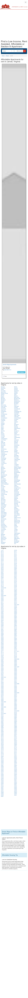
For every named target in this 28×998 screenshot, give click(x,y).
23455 (15, 687)
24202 (2, 756)
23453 (15, 686)
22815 (2, 630)
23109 (15, 650)
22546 (2, 615)
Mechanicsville (4, 475)
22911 (15, 637)
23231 (2, 666)
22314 (2, 603)
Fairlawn (2, 434)
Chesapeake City (17, 411)
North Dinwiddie (17, 484)
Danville (15, 425)
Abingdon (3, 386)
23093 (2, 650)
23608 (2, 703)
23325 (15, 677)
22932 (2, 638)
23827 (2, 718)
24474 (2, 779)
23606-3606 (3, 701)
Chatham (16, 410)
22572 (2, 619)
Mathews (3, 472)
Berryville (3, 398)
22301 (15, 595)
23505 (2, 692)
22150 (2, 582)
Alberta (15, 386)
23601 (15, 698)
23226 (15, 663)
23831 (15, 718)
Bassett (2, 396)
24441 (15, 775)
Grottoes (16, 446)
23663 (15, 704)
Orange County (17, 488)
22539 (15, 613)
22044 (15, 573)
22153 (15, 584)
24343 (2, 769)
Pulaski (2, 495)
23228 (15, 664)
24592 (2, 793)
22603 (15, 620)
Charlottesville (17, 408)
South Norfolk (4, 513)
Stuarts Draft (3, 525)
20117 (15, 552)
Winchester (3, 539)
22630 (2, 622)
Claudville (3, 415)
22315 (15, 603)
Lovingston (16, 464)
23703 (2, 712)
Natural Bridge (17, 480)
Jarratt (15, 454)
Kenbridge (16, 455)
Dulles (15, 429)
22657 (15, 624)
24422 (2, 774)
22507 (2, 612)
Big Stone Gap (17, 398)
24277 (15, 764)
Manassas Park (17, 468)
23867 (15, 723)
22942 (15, 638)
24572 (2, 791)
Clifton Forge (17, 415)
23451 (15, 685)
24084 (2, 745)
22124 (15, 580)
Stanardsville (3, 519)
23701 (15, 709)
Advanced (20, 51)
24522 (2, 786)
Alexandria (3, 388)
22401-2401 (16, 604)
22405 (2, 606)
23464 (2, 690)
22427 (15, 608)
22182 (2, 586)
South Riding (16, 513)
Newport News (4, 482)
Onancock (16, 486)
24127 (15, 748)
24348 (15, 769)
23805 (15, 716)
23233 (2, 668)
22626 (15, 621)
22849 (2, 634)
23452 (2, 686)
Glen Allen (3, 443)
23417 (2, 681)
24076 (15, 743)
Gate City (16, 441)
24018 (2, 740)
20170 (15, 560)
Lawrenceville (17, 459)
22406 (15, 606)
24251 (15, 761)
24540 (15, 787)
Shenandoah (16, 510)
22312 (15, 602)
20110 (2, 551)
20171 (2, 562)
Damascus (16, 424)
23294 (2, 672)
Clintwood (3, 416)
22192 (2, 589)
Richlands (16, 500)
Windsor (16, 539)
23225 (2, 663)
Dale (15, 423)
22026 (15, 568)
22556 (2, 617)
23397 (2, 679)
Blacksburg (3, 399)
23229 (2, 665)
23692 (15, 708)
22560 (15, 617)
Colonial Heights (17, 418)
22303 (15, 597)
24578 (15, 791)
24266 (15, 762)
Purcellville (16, 495)
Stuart (15, 524)
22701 (2, 626)
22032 (2, 571)
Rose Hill (16, 504)
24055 (2, 742)
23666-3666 (3, 707)
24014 (2, 738)
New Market (16, 481)
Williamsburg (16, 538)
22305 (15, 598)
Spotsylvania (3, 515)
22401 (2, 604)
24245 (2, 761)
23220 (2, 659)
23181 (2, 656)
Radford (16, 497)
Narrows (16, 478)
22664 (15, 625)
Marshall (16, 469)
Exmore (2, 433)
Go (24, 51)
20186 (15, 563)
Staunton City (17, 520)
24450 (15, 777)
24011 (15, 735)
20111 (15, 551)
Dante (2, 425)
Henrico (2, 450)
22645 (15, 622)
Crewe (15, 420)
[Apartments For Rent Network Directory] (13, 5)
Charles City (3, 408)
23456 (2, 688)
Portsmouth (16, 493)
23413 (15, 679)
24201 (15, 755)
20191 (15, 564)
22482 (2, 611)
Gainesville (16, 440)
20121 (15, 554)
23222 (15, 660)
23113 (15, 652)
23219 (15, 657)
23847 (2, 722)
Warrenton (16, 534)
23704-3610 (3, 713)
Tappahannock (4, 526)
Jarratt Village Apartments (9, 364)
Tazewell (16, 526)
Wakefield (3, 534)
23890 (2, 727)
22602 (2, 620)
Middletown (3, 476)
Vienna (15, 532)
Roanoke (16, 503)
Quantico (3, 497)
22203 (2, 591)
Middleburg (16, 475)
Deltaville (16, 427)
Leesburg (16, 460)
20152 (2, 558)
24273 (2, 764)
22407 (2, 607)
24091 (15, 745)
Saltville (2, 508)
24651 (2, 796)
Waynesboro (3, 537)
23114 (2, 653)
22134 (15, 581)
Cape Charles (4, 406)
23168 (2, 655)
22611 (2, 621)
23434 (2, 683)
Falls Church (16, 434)
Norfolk (15, 482)
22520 (2, 613)
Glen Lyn (16, 443)
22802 (15, 629)
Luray (2, 465)
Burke (15, 405)
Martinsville (16, 471)
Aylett (15, 394)
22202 (15, 590)
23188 (2, 657)
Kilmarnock (16, 456)
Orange (2, 488)
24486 (2, 780)
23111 (2, 651)
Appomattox (3, 392)
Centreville (3, 407)
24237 (15, 760)
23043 (2, 646)
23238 (15, 670)
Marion (2, 469)
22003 (15, 567)
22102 (15, 578)
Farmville (3, 436)
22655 (2, 624)
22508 (15, 612)
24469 (2, 778)
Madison (2, 467)
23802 (15, 714)
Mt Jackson (3, 478)
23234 (15, 668)
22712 (15, 626)
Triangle (16, 529)
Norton (2, 485)
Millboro (2, 477)
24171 (15, 753)
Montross (16, 477)
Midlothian (16, 476)
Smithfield (16, 511)
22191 (15, 587)
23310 (2, 673)
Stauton (2, 521)
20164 (2, 559)
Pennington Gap (4, 491)
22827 (2, 631)
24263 (2, 762)
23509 (15, 694)
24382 (15, 771)
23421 (15, 681)
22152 (2, 584)
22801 (2, 629)
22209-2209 (3, 595)
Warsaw (2, 535)
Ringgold (3, 503)
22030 (2, 569)
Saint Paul (3, 507)
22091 (15, 577)
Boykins (2, 402)
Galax (2, 441)
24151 (15, 752)
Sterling (2, 522)
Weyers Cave (4, 538)
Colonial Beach (4, 418)
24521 (15, 784)
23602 (2, 699)
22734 (15, 628)
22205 (2, 593)
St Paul (15, 516)
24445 (2, 777)
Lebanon (3, 460)
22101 (2, 578)
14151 (2, 550)
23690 (2, 708)
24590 (15, 792)
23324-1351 (3, 677)
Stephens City (17, 521)
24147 (2, 752)
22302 (2, 597)
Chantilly (16, 407)
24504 (2, 783)
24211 (2, 757)
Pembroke (3, 490)
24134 (2, 749)
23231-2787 (16, 666)
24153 (2, 753)
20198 (15, 565)
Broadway (16, 403)
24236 (2, 760)
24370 (2, 771)
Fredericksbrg (17, 437)
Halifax (2, 447)
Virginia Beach (17, 533)
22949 (2, 639)
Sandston (16, 508)
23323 (2, 676)
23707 (2, 714)
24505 (15, 783)
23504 (15, 691)
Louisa (2, 464)
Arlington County (4, 393)
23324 (15, 676)
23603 (15, 699)
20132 (2, 555)
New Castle (3, 481)
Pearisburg (16, 489)
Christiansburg (4, 414)
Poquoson (3, 493)
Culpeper (16, 421)
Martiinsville (3, 471)
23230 (15, 665)
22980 (15, 642)
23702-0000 (16, 710)
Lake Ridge (3, 459)
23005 (15, 643)
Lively (15, 462)
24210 (15, 756)
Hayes (15, 449)
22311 (2, 602)
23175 (15, 655)
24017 (15, 739)
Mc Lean (3, 473)
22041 (2, 572)
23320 (15, 673)
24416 (15, 773)
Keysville (3, 456)
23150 (15, 653)
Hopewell (3, 453)
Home (3, 55)
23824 (15, 717)
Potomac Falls (4, 494)
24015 (15, 738)
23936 (2, 731)
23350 (15, 678)
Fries (15, 438)
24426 (15, 774)
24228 (15, 758)
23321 (2, 674)
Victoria (2, 532)
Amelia (2, 389)
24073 (2, 743)
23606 (15, 700)
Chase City (3, 410)
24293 (2, 766)
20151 (15, 556)
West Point (16, 537)
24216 (15, 757)
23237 (2, 670)
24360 (15, 770)
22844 (15, 633)
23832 (2, 720)
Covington (16, 419)
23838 (15, 721)
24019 (15, 740)
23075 (15, 648)
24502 (2, 782)
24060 (15, 742)
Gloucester (3, 445)
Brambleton (16, 402)
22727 (2, 628)
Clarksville (16, 414)
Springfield (3, 516)
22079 (15, 576)
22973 (2, 642)
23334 (2, 678)
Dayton (2, 427)
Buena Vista (3, 405)
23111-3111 (16, 651)
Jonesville (3, 455)
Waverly (15, 535)
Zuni (15, 543)
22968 (2, 641)
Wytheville (16, 542)
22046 (2, 574)
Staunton (3, 520)
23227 (2, 664)
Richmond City (17, 502)
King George (3, 458)
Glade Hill (3, 442)
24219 (2, 758)
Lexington (3, 462)
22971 (15, 641)
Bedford (2, 397)
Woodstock (3, 542)
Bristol (2, 403)
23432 (15, 682)
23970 (15, 734)
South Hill (16, 512)
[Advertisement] (14, 24)
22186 (15, 586)
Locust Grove (4, 463)
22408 (15, 607)
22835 (15, 631)
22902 (15, 635)
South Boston (4, 512)
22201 (2, 590)
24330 (2, 767)
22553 (2, 616)
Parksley (2, 489)
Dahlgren (3, 423)
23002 (2, 643)
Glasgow (16, 442)
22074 (15, 574)
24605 (15, 793)
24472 (15, 778)
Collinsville (16, 416)
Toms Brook (3, 529)
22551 (15, 615)
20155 (15, 558)
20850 (2, 567)
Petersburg (16, 491)
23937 (15, 731)
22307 (15, 599)
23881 (2, 726)
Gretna (2, 446)
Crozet (2, 421)
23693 (2, 709)
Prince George (17, 494)
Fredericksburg (4, 438)
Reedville (16, 498)
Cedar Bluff (16, 406)
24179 (2, 755)
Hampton (16, 447)
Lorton (15, 463)
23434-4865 (16, 683)
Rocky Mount (3, 504)
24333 (15, 767)
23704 (15, 712)
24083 (15, 744)
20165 (15, 559)
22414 (2, 608)
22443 (2, 609)
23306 (15, 672)
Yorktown (3, 543)
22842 (2, 633)
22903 (2, 637)
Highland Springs (4, 451)
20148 (2, 556)
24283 (15, 765)
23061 (15, 647)
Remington (3, 499)
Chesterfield (16, 412)
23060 (2, 647)
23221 (2, 660)
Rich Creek (3, 500)
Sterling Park (16, 522)
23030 (15, 644)
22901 (2, 635)
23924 (15, 729)
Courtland (3, 419)
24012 (2, 736)
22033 (15, 571)
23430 (2, 682)
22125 (2, 581)
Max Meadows (17, 472)
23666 (15, 705)
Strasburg (3, 524)
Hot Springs (16, 453)
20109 (15, 550)
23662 (2, 704)
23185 (15, 656)
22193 (15, 589)
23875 (15, 725)
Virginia (7, 55)
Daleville (2, 424)
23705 (15, 713)
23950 (2, 734)
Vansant (16, 530)
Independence (4, 454)
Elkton (2, 432)
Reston (15, 499)
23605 (2, 700)
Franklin (2, 437)
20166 (2, 560)
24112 (15, 747)
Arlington (16, 392)
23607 (15, 701)
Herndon (16, 450)
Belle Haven (16, 397)
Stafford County (17, 517)
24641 (15, 795)
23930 (15, 730)
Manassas (3, 468)
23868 (2, 725)
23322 (15, 674)
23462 (15, 688)
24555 (15, 788)
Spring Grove (17, 515)
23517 (2, 696)
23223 (2, 661)
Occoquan (3, 486)
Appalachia (16, 390)
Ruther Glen (16, 506)
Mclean (15, 473)
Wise (2, 541)
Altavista (16, 388)
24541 (2, 788)
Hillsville (15, 451)
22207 (2, 594)
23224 (15, 661)
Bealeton (16, 396)
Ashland (2, 394)
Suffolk (15, 525)
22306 (2, 599)
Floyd (15, 436)
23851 (15, 722)
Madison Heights (17, 467)
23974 (2, 735)
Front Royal (3, 440)
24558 (15, 789)
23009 (2, 644)
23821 (2, 717)
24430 (2, 775)
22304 (2, 598)
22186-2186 (3, 587)
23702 (2, 710)
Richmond (3, 502)
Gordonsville (16, 445)
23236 (15, 669)
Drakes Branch (17, 428)
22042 (15, 572)
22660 (2, 625)
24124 (2, 748)
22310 (15, 600)
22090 (2, 577)
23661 (15, 703)
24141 (15, 751)
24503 (15, 782)
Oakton (15, 485)
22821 (15, 630)
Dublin (2, 429)
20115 (2, 552)
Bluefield (2, 401)
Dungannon (16, 431)
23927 (2, 730)
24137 (2, 751)
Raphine (2, 498)
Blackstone (16, 399)
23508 (2, 694)
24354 (2, 770)
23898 (15, 727)
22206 (15, 593)
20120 (2, 554)
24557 (2, 789)
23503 (2, 691)
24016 (2, 739)
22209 (15, 594)
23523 (2, 698)
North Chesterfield (4, 484)
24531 (2, 787)
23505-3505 (16, 692)
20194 (2, 565)
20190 (2, 564)
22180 (15, 585)
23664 (2, 705)
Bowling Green (17, 401)
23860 (2, 723)
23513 (15, 695)
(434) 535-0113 (7, 370)
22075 (2, 576)
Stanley (15, 519)
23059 (15, 646)
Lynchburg (16, 465)
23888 (15, 726)
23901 (2, 729)
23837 (2, 721)
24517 (2, 784)
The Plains (3, 528)
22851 (15, 634)
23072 (2, 648)
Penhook (16, 490)
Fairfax (15, 433)
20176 (2, 563)
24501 (15, 780)
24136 (15, 749)
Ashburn (16, 393)
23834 (15, 720)
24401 (2, 773)
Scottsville (3, 510)
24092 (2, 747)
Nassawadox (3, 480)
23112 (2, 652)
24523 (15, 786)
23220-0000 (16, 659)
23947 (15, 733)
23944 (2, 733)
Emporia (16, 432)
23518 (15, 696)
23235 (2, 669)
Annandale (3, 390)
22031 (15, 569)
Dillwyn (2, 428)
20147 (15, 555)
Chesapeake (3, 411)
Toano (15, 528)
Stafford (2, 517)
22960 (15, 639)
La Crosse (16, 458)
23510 (2, 695)
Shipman (3, 511)
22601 (15, 619)
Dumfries (3, 431)
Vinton (2, 533)
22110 (2, 580)
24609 (2, 795)
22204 (15, 591)
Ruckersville (3, 506)
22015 (2, 568)
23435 (2, 685)
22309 (2, 600)
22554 (15, 616)
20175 (15, 562)
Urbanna (3, 530)
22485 (15, 611)
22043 (2, 573)
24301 (15, 766)
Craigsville (3, 420)
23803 (2, 716)
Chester (2, 412)
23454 (2, 687)
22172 (2, 585)
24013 (15, 736)
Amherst (16, 389)
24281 (2, 765)
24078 (2, 744)
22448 (15, 609)
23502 (15, 690)
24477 (15, 779)
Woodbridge (16, 541)
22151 (15, 582)
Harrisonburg (3, 449)
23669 (15, 707)
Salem (15, 507)
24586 (2, 792)
